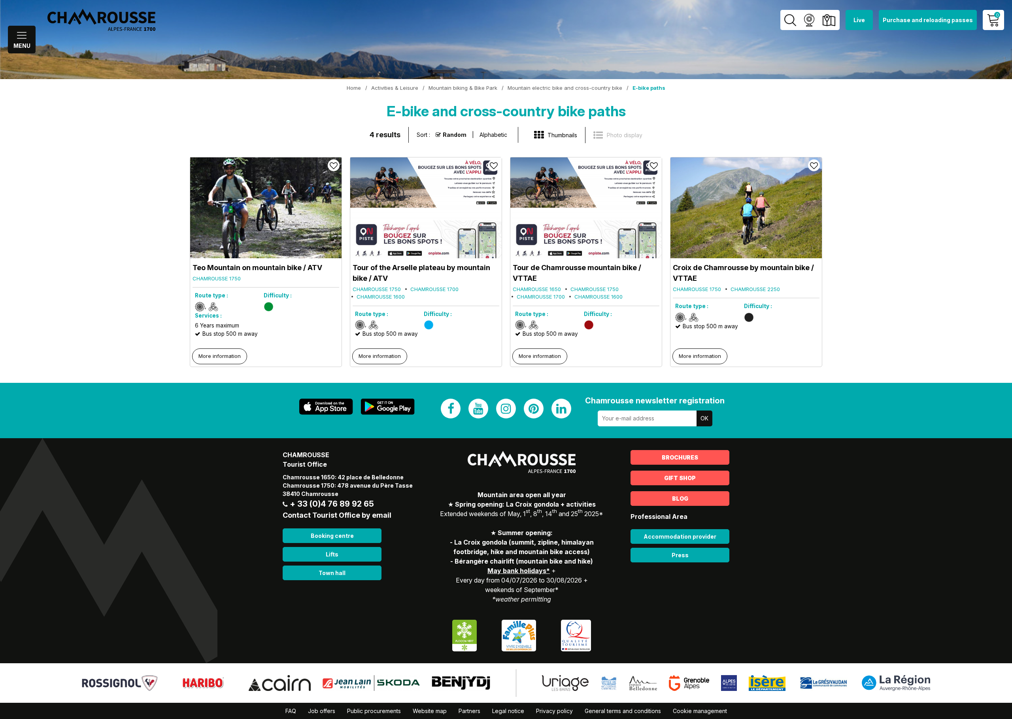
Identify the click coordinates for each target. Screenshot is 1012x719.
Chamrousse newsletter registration (655, 400)
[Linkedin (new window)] (561, 408)
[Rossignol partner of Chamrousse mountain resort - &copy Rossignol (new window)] (119, 682)
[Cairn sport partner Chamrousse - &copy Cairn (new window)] (280, 682)
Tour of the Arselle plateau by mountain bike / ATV (421, 272)
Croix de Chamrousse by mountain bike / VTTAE (743, 272)
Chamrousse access (829, 20)
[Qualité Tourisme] (576, 634)
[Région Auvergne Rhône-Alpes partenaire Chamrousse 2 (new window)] (896, 682)
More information (219, 356)
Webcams (809, 20)
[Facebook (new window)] (451, 408)
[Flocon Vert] (464, 634)
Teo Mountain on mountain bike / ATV (257, 267)
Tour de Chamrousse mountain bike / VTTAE (577, 272)
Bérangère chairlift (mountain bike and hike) (524, 561)
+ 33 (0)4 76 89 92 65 (332, 504)
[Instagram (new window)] (506, 408)
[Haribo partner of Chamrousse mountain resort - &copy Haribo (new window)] (203, 682)
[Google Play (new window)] (388, 407)
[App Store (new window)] (326, 407)
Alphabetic (493, 134)
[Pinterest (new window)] (534, 408)
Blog (680, 498)
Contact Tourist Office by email (337, 515)
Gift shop (680, 478)
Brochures (680, 457)
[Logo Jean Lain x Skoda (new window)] (371, 682)
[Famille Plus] (519, 634)
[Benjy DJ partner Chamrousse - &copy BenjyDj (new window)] (461, 682)
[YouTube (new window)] (478, 408)
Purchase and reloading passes (928, 20)
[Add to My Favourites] (334, 165)
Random (454, 134)
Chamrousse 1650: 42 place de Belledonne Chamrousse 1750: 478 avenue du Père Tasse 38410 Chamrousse (348, 485)
